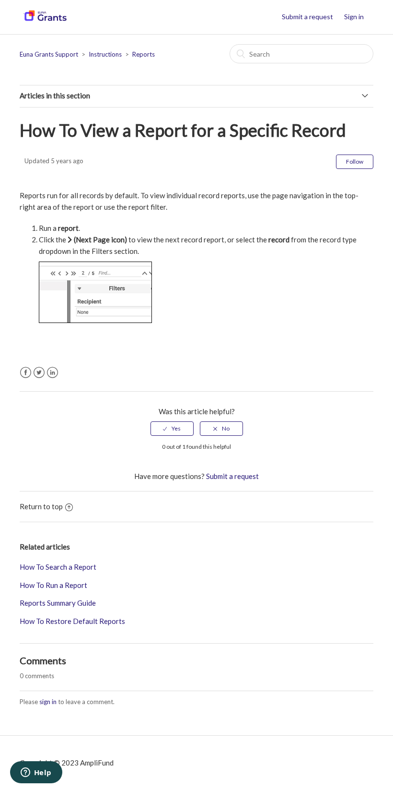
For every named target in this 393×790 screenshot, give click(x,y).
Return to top (41, 506)
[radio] (172, 428)
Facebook (26, 373)
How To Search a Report (58, 567)
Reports (143, 54)
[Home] (45, 21)
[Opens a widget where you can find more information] (36, 773)
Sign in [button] (354, 16)
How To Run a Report (53, 585)
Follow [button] (354, 161)
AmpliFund (97, 762)
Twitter (39, 373)
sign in (48, 702)
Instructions (105, 54)
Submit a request (307, 16)
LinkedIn (52, 373)
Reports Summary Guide (58, 602)
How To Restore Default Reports (72, 621)
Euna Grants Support (49, 54)
